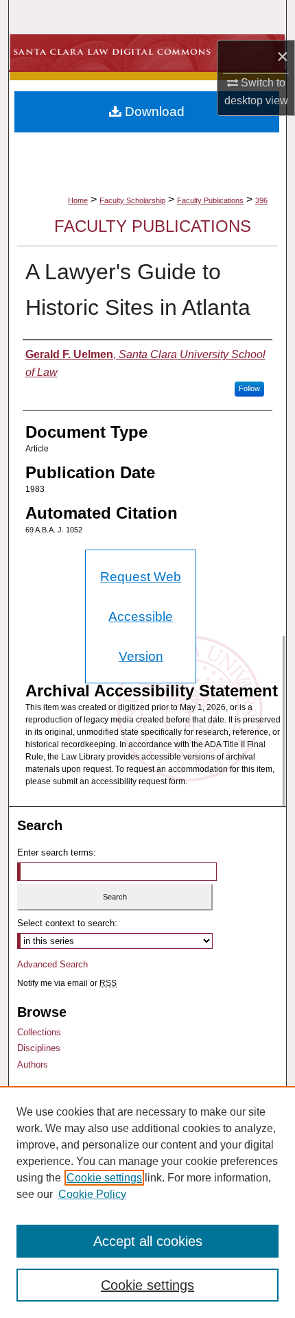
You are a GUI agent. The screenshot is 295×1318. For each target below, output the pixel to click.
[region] (147, 1202)
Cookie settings (104, 1178)
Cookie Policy (92, 1194)
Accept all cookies (147, 1241)
